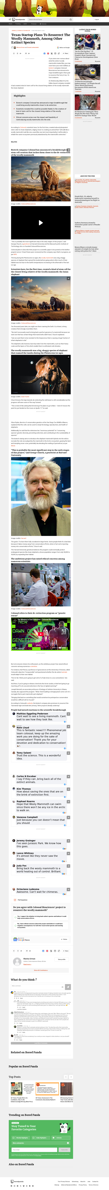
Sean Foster (25, 397)
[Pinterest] (17, 1186)
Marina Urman (21, 47)
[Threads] (26, 1186)
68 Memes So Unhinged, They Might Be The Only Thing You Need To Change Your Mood (86, 114)
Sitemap (56, 1185)
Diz (15, 991)
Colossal (23, 127)
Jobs (88, 1181)
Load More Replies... (22, 1009)
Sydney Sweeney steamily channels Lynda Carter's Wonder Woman (87, 225)
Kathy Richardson (19, 1012)
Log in (97, 19)
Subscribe (64, 1150)
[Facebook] (11, 1186)
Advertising (75, 1181)
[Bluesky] (23, 1186)
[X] (20, 1186)
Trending (18, 24)
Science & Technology (23, 30)
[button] (66, 1077)
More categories (18, 1143)
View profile (61, 959)
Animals (14, 30)
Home (10, 24)
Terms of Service (93, 1185)
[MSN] (29, 1186)
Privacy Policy (83, 1185)
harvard (23, 538)
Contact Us (95, 1181)
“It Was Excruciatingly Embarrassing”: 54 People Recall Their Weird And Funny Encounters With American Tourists (87, 85)
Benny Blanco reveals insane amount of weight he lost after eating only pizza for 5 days (87, 249)
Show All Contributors (41, 970)
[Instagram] (14, 1186)
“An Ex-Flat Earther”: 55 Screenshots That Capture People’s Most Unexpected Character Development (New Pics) (86, 55)
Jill (18, 1000)
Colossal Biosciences (28, 204)
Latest (25, 24)
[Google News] (33, 1186)
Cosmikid (19, 1025)
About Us (82, 1181)
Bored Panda (17, 1181)
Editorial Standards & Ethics (69, 1185)
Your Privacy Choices (64, 1181)
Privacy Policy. (38, 1155)
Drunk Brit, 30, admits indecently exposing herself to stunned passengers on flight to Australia (87, 199)
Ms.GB (16, 1035)
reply (21, 998)
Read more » (27, 964)
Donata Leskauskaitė (33, 47)
